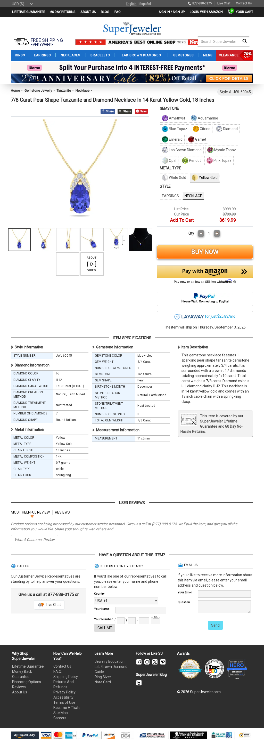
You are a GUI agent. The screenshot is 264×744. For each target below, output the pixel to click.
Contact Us (62, 666)
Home (15, 90)
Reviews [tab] (62, 512)
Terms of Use (64, 702)
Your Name (102, 609)
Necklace (82, 90)
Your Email (185, 592)
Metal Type (170, 168)
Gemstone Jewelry (38, 90)
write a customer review (35, 540)
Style (165, 186)
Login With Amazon (206, 12)
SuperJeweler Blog (151, 675)
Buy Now (204, 251)
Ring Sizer (103, 677)
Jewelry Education (110, 661)
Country (99, 593)
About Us (19, 692)
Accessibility (63, 697)
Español (145, 4)
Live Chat (53, 605)
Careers (59, 718)
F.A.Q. (57, 671)
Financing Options (26, 682)
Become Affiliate (66, 708)
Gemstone (169, 108)
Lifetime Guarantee (28, 666)
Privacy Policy (64, 692)
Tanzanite (64, 90)
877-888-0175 (202, 3)
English (131, 4)
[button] (205, 276)
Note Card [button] (103, 682)
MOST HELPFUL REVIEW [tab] (30, 512)
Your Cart (243, 12)
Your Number (103, 619)
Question (184, 602)
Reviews (19, 687)
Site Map (60, 713)
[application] (252, 731)
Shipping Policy (65, 677)
